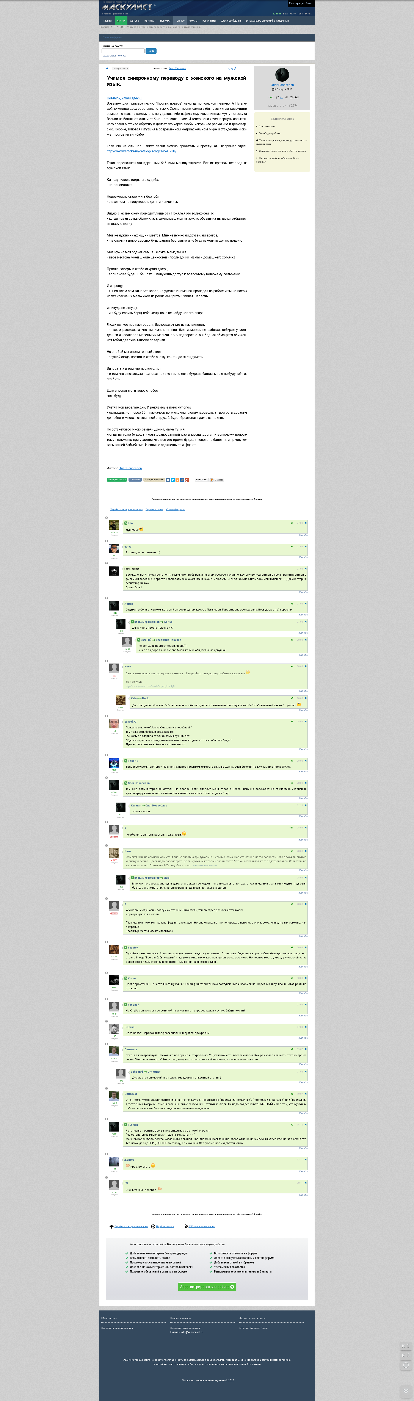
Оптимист (130, 1049)
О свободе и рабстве (269, 133)
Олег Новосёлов (282, 85)
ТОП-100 (180, 20)
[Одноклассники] (177, 480)
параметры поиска (113, 55)
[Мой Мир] (182, 480)
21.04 (300, 1071)
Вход (309, 3)
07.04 (300, 1027)
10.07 (300, 1094)
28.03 (300, 640)
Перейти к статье (154, 509)
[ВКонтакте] (168, 480)
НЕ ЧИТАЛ (149, 20)
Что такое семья (267, 126)
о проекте (106, 14)
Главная (104, 27)
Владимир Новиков (147, 621)
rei (126, 1183)
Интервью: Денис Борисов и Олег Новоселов (282, 151)
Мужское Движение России (253, 1328)
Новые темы (209, 20)
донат (278, 14)
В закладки (135, 479)
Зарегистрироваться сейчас (205, 1286)
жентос (129, 1159)
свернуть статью (120, 68)
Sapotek (133, 947)
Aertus (128, 603)
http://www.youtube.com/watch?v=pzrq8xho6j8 (150, 686)
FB (286, 14)
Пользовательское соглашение (185, 1328)
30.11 (300, 1183)
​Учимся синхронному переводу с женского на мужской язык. (164, 27)
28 (281, 97)
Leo (130, 523)
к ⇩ (406, 1355)
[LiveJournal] (192, 480)
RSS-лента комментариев (202, 1226)
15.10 (300, 1124)
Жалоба (303, 535)
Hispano (129, 1027)
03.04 (300, 1004)
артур (127, 546)
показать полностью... (206, 865)
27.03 (300, 523)
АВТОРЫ (135, 20)
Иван (127, 851)
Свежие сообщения (231, 20)
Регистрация (296, 3)
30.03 (300, 947)
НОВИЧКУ (165, 20)
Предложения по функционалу (117, 1328)
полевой (133, 1004)
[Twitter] (173, 480)
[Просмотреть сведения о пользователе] (282, 80)
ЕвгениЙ (146, 640)
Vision (132, 978)
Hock (127, 666)
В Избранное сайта (154, 479)
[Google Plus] (187, 480)
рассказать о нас (120, 14)
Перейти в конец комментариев (126, 509)
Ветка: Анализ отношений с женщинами (267, 20)
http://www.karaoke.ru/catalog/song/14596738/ (142, 151)
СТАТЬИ (121, 20)
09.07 (300, 1049)
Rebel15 (133, 760)
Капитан (136, 805)
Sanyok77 (130, 721)
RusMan (133, 1124)
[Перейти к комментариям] (107, 68)
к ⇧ (406, 1346)
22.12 (300, 805)
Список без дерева (175, 509)
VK (294, 14)
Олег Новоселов (177, 68)
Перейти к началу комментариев (131, 1226)
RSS (309, 14)
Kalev (134, 698)
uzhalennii (137, 1071)
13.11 (300, 1159)
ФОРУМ (194, 20)
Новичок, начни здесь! (124, 98)
